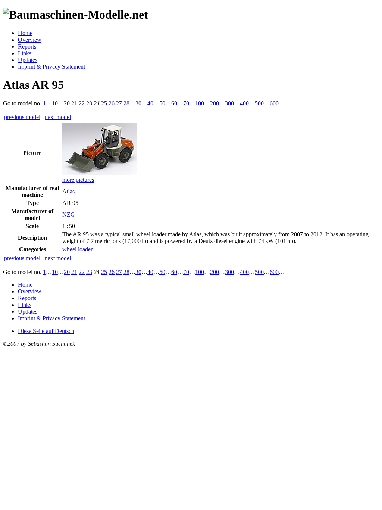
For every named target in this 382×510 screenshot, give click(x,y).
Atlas (68, 191)
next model (58, 117)
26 (112, 103)
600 (274, 103)
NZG (68, 214)
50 (162, 103)
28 (126, 103)
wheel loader (77, 249)
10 (55, 103)
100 (199, 103)
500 (259, 103)
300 (229, 103)
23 (89, 103)
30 (138, 103)
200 (214, 103)
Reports (27, 46)
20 (67, 103)
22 (82, 103)
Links (24, 53)
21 (74, 103)
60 (174, 103)
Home (25, 33)
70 (186, 103)
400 (244, 103)
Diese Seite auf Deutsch (46, 331)
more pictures (78, 180)
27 (119, 103)
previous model (22, 117)
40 (150, 103)
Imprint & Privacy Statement (51, 66)
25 (104, 103)
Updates (27, 60)
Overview (29, 40)
